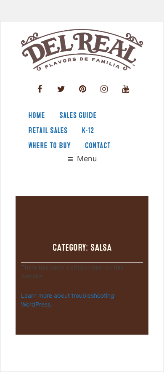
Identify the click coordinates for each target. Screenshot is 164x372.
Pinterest (82, 89)
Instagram (104, 89)
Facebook (39, 89)
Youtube (125, 89)
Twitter (61, 89)
